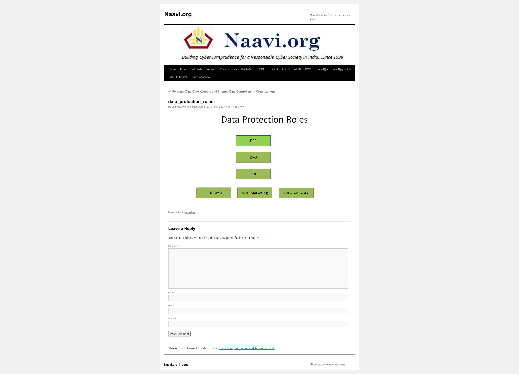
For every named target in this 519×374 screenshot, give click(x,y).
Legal (185, 364)
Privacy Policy (228, 69)
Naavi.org (178, 13)
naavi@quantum (342, 69)
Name (172, 292)
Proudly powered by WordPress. (330, 364)
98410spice (178, 106)
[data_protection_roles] (259, 157)
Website (172, 318)
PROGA (273, 69)
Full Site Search (178, 77)
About (183, 69)
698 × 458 (231, 106)
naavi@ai (322, 69)
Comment (174, 246)
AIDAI (297, 69)
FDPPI (286, 69)
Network (211, 69)
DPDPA (260, 69)
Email (172, 305)
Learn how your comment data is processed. (247, 348)
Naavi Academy (201, 77)
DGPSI (309, 69)
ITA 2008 (246, 69)
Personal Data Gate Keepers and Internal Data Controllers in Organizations (222, 91)
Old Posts (196, 69)
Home (172, 69)
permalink (189, 212)
